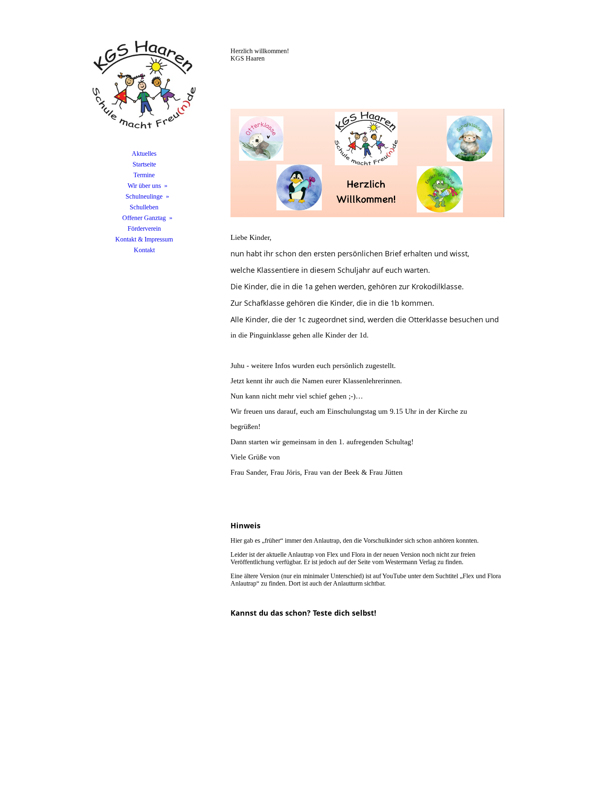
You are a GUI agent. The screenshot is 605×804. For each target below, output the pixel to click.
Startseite (144, 164)
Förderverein (144, 228)
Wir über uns (144, 185)
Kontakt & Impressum (144, 239)
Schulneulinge (144, 196)
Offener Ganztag (144, 217)
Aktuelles (144, 153)
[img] (144, 84)
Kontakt (144, 249)
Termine (144, 174)
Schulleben (144, 207)
